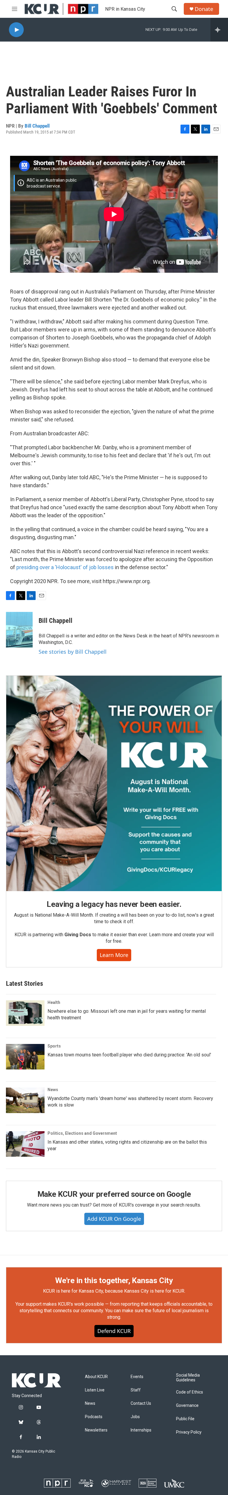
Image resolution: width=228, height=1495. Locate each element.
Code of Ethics (189, 1392)
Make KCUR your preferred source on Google (114, 1194)
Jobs (135, 1417)
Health (54, 1002)
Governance (187, 1405)
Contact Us (141, 1403)
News (53, 1089)
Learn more (114, 954)
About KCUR (96, 1377)
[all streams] (219, 30)
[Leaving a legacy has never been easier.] (114, 783)
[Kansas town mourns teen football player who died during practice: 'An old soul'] (25, 1056)
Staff (136, 1390)
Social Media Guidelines (188, 1377)
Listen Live (94, 1390)
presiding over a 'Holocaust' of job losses (65, 567)
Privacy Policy (189, 1432)
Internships (141, 1430)
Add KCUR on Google (114, 1218)
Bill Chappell (37, 126)
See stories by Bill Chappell (73, 651)
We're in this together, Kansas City (114, 1280)
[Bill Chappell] (19, 629)
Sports (54, 1046)
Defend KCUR (114, 1330)
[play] (16, 29)
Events (137, 1377)
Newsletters (96, 1430)
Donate (204, 9)
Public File (185, 1419)
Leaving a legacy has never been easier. (114, 904)
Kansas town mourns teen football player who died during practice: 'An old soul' (129, 1055)
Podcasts (93, 1417)
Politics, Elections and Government (82, 1133)
